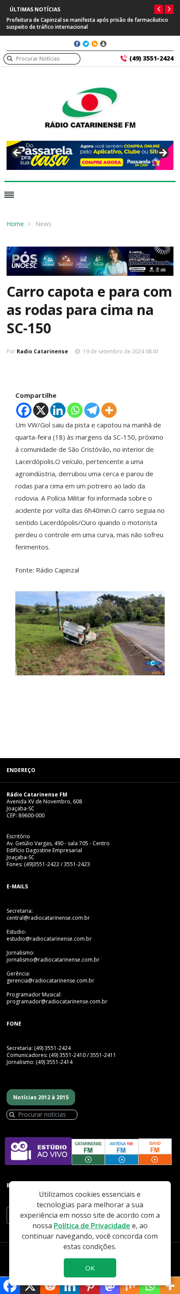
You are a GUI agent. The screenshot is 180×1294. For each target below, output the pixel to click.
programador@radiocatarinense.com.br (57, 1001)
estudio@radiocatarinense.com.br (49, 938)
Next (162, 153)
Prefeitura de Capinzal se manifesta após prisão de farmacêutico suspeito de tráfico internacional (87, 23)
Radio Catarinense (42, 351)
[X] (40, 410)
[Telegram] (92, 410)
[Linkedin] (58, 410)
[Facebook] (23, 410)
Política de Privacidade (92, 1225)
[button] (158, 9)
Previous (17, 153)
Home (15, 224)
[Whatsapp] (75, 410)
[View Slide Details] (90, 155)
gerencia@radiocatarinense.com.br (50, 980)
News (43, 224)
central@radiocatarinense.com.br (48, 917)
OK (90, 1268)
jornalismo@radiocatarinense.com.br (53, 959)
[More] (109, 410)
